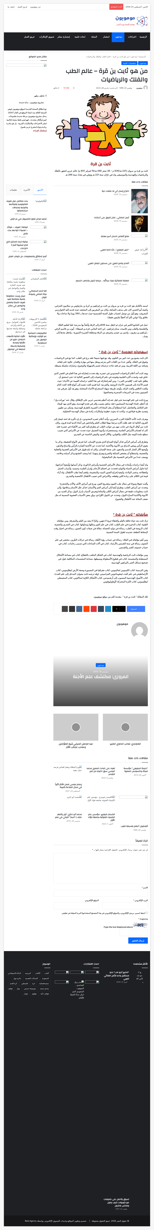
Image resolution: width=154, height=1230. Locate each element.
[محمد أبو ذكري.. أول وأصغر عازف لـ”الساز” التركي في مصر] (67, 804)
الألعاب (37, 973)
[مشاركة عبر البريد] (72, 609)
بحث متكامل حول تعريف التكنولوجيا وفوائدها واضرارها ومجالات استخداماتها (17, 206)
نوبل (18, 988)
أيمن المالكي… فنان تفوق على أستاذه (111, 218)
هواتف (10, 988)
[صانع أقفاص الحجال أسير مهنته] (139, 239)
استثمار (106, 37)
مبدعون (119, 37)
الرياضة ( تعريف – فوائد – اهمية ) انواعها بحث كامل (17, 230)
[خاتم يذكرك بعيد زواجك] (77, 989)
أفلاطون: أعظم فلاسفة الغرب (134, 826)
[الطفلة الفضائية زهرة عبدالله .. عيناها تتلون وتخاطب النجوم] (139, 286)
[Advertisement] (26, 158)
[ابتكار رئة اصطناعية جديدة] (92, 975)
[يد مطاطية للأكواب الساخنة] (62, 975)
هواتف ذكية (45, 993)
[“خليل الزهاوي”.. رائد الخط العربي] (139, 253)
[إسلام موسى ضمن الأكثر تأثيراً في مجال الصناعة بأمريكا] (67, 774)
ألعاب (47, 973)
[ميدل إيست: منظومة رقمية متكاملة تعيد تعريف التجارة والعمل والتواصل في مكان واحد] (15, 285)
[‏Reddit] (86, 609)
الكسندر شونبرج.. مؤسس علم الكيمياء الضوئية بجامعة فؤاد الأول (101, 817)
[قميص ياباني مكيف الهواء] (92, 986)
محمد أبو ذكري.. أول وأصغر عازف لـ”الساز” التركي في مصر (68, 815)
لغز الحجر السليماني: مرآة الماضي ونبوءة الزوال (38, 294)
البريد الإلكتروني (140, 900)
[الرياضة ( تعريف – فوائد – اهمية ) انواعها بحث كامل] (38, 231)
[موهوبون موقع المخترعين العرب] (131, 21)
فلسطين (24, 983)
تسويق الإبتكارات (46, 37)
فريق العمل (22, 7)
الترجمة (28, 973)
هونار (26, 993)
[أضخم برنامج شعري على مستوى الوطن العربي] (139, 268)
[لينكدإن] (108, 609)
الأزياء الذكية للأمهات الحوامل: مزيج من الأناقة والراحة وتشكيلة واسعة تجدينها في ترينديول (15, 342)
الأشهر (40, 189)
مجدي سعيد (44, 988)
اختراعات (132, 37)
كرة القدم (13, 983)
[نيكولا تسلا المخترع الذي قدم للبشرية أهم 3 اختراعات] (38, 245)
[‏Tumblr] (101, 609)
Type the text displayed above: (118, 927)
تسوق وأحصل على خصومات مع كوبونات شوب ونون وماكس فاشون (116, 1202)
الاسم (145, 887)
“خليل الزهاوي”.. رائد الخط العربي (114, 250)
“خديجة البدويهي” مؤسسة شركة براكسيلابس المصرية (136, 769)
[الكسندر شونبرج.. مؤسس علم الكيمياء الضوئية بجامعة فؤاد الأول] (100, 804)
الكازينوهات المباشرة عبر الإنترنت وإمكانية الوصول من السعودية (37, 338)
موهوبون (139, 88)
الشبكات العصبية (31, 978)
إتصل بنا (11, 7)
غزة (33, 983)
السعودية (45, 978)
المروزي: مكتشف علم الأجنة (100, 676)
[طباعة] (65, 609)
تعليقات (13, 189)
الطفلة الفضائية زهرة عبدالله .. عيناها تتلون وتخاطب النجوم (102, 281)
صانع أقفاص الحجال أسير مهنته (115, 236)
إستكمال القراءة (40, 130)
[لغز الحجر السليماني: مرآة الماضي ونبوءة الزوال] (37, 282)
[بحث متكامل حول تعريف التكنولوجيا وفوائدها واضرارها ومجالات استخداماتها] (38, 205)
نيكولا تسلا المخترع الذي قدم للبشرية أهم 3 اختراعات (17, 245)
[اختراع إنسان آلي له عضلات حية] (139, 201)
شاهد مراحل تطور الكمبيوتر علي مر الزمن (28, 219)
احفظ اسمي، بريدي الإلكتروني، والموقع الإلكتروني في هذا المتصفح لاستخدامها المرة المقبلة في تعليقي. (103, 913)
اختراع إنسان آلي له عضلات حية (115, 191)
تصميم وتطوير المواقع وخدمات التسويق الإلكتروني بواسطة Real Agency (55, 1221)
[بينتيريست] (94, 609)
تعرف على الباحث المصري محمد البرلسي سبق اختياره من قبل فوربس (101, 771)
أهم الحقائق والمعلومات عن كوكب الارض (27, 256)
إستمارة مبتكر (63, 37)
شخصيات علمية (129, 63)
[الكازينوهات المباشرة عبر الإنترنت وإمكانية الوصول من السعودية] (37, 323)
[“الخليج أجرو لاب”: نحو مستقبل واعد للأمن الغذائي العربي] (139, 1083)
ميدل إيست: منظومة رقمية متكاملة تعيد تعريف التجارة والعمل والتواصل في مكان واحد (15, 302)
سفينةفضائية (44, 983)
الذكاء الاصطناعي (14, 973)
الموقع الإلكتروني (92, 900)
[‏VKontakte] (79, 609)
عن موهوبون (35, 7)
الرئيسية (143, 37)
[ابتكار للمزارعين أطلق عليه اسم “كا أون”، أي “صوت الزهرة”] (62, 988)
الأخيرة (27, 189)
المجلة (94, 37)
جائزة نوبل (17, 978)
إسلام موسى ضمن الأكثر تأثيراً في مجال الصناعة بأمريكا (68, 785)
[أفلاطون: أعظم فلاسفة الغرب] (133, 809)
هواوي (34, 993)
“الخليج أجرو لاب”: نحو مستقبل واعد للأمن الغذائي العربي (116, 975)
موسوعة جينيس (30, 988)
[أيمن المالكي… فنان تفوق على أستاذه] (139, 224)
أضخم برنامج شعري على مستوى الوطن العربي (108, 263)
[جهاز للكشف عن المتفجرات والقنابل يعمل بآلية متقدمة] (77, 975)
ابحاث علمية (80, 37)
